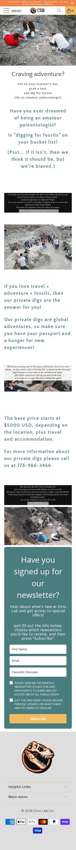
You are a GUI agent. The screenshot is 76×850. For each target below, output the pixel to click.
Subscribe (38, 718)
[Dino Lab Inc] (38, 10)
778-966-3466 (34, 465)
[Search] (60, 10)
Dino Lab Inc (44, 811)
